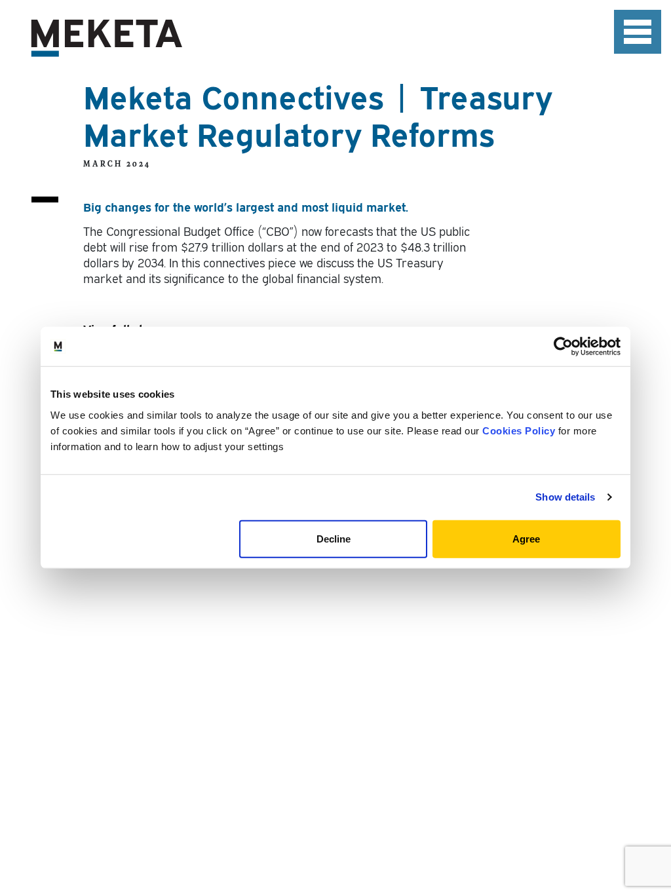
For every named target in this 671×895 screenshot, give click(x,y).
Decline (333, 538)
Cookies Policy (518, 430)
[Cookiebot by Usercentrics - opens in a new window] (563, 346)
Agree (526, 538)
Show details (565, 497)
